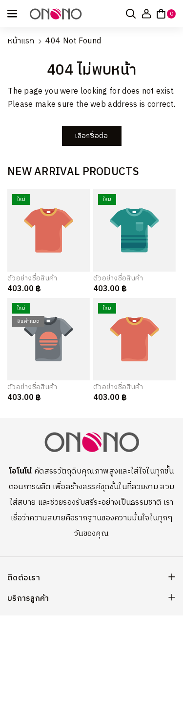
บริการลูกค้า (28, 598)
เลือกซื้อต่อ (91, 135)
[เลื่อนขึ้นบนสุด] (162, 681)
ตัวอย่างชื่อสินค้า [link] (32, 278)
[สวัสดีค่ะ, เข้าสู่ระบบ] (146, 13)
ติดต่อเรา (23, 578)
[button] (13, 13)
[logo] (92, 442)
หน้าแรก (21, 41)
